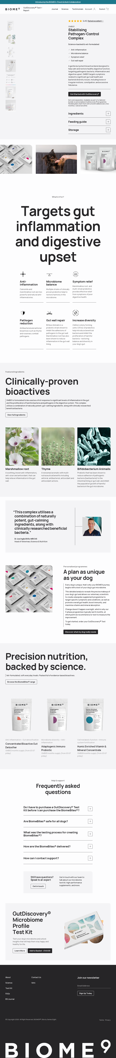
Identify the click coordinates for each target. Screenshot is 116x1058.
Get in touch (38, 886)
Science (65, 9)
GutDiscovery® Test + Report (32, 9)
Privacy (108, 1020)
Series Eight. (52, 1019)
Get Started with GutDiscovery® (84, 94)
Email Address (83, 986)
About (8, 977)
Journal (55, 9)
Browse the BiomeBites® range (21, 682)
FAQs (7, 993)
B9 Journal (9, 999)
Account (88, 9)
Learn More (20, 950)
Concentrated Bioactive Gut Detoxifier (21, 745)
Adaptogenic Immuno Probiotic (53, 748)
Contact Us (35, 977)
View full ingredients (16, 415)
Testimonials (77, 9)
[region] (40, 40)
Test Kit (8, 988)
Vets (33, 983)
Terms (101, 1020)
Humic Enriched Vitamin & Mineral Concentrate (91, 748)
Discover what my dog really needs (80, 632)
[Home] (12, 9)
